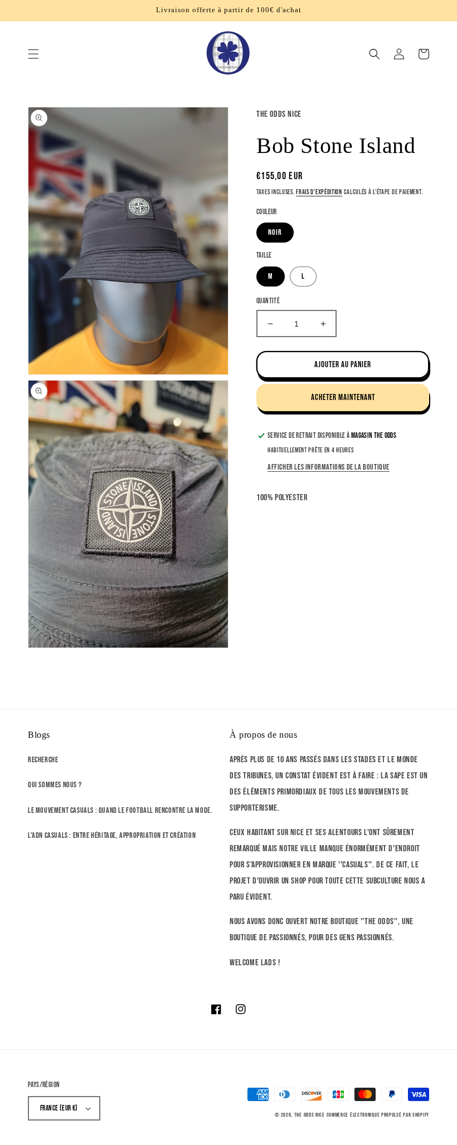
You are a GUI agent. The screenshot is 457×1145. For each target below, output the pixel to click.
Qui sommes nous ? (54, 784)
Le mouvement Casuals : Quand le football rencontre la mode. (120, 810)
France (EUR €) (59, 1108)
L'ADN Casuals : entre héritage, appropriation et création (112, 835)
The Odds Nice (309, 1115)
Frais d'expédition (319, 192)
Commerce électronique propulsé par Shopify (378, 1115)
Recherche (43, 759)
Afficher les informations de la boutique (329, 467)
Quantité (268, 301)
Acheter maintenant (343, 397)
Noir (275, 232)
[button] (33, 54)
